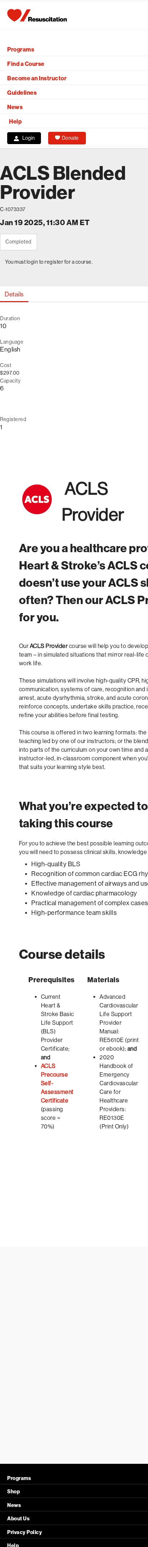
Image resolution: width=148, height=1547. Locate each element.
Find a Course (26, 64)
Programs (20, 49)
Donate (70, 138)
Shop (13, 1492)
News (15, 107)
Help (15, 121)
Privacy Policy (24, 1532)
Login (28, 138)
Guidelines (22, 92)
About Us (18, 1519)
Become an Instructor (36, 78)
